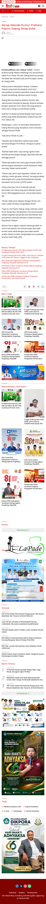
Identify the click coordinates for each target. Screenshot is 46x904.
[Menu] (3, 6)
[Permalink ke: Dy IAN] (3, 33)
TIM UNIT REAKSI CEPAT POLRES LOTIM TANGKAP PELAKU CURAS (22, 631)
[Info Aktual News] (12, 6)
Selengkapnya (22, 530)
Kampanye (18, 811)
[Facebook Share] (24, 286)
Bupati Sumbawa (31, 807)
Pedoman (12, 893)
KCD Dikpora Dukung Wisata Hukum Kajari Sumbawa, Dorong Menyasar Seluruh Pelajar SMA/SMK (22, 639)
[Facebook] (17, 886)
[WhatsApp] (29, 886)
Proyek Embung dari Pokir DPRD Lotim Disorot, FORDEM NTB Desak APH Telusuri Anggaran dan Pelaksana (22, 256)
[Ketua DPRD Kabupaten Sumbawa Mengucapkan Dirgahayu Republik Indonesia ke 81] (12, 346)
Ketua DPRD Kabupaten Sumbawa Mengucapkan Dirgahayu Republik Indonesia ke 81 (20, 272)
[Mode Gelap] (39, 6)
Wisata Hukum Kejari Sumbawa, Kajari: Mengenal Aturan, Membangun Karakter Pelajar (23, 655)
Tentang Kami (32, 893)
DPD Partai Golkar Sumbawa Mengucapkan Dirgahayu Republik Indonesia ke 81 (22, 267)
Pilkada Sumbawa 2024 (12, 807)
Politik (4, 21)
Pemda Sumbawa (32, 811)
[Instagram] (25, 886)
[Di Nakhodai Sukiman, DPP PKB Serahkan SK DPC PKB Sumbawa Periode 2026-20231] (12, 302)
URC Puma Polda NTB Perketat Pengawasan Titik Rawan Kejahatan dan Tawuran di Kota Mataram (23, 615)
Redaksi (22, 893)
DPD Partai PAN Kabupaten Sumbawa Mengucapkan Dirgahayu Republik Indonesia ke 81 (21, 262)
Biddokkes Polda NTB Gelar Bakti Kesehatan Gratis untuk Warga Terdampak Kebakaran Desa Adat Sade (25, 679)
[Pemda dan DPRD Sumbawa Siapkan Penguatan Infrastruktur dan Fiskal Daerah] (34, 346)
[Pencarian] (43, 6)
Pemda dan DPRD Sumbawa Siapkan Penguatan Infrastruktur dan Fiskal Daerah (20, 277)
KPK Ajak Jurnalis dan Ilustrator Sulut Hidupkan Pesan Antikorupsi (22, 647)
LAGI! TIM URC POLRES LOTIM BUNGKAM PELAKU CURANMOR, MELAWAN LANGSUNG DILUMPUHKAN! (20, 623)
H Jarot (6, 811)
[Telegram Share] (38, 286)
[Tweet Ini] (29, 286)
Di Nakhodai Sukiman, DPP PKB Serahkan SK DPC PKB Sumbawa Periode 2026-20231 (21, 251)
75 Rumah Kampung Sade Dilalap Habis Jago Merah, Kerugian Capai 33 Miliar (24, 671)
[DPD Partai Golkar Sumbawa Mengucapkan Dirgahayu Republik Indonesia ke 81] (34, 324)
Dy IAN (8, 32)
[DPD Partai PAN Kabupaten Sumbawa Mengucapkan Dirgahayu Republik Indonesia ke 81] (12, 324)
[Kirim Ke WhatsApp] (42, 286)
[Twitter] (21, 886)
